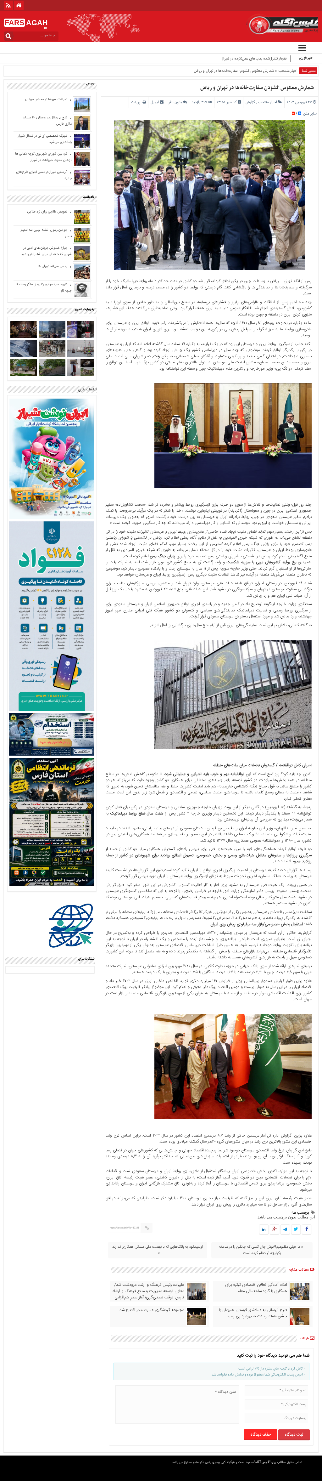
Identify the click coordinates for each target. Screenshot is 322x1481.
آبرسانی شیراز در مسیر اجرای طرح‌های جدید (44, 175)
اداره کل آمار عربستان (263, 1135)
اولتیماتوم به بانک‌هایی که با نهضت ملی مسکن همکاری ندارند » (157, 1250)
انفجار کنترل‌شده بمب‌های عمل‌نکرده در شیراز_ (253, 58)
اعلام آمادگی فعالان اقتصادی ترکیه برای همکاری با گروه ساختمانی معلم (256, 1288)
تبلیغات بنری (87, 389)
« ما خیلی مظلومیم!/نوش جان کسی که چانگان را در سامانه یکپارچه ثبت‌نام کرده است (261, 1250)
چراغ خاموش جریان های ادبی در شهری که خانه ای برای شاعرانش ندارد (46, 251)
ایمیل (155, 102)
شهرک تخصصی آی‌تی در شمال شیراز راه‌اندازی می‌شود (45, 139)
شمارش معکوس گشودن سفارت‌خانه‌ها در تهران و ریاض (257, 87)
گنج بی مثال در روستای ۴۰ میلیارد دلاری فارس (47, 121)
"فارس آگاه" (262, 1462)
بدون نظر (175, 102)
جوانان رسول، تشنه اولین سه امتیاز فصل (46, 233)
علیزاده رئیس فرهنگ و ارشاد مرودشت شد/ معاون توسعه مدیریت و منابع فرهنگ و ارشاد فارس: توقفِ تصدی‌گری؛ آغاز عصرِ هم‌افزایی (148, 1291)
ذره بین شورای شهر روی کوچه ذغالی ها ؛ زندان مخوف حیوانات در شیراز (43, 157)
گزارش (250, 102)
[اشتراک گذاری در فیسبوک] (306, 1230)
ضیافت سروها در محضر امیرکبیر (45, 99)
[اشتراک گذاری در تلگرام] (285, 1230)
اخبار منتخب (287, 71)
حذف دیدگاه (260, 1434)
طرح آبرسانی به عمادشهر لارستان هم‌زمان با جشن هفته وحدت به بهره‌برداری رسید (253, 1313)
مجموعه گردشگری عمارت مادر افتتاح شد (151, 1310)
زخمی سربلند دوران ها (52, 266)
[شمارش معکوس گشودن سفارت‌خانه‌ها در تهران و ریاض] (233, 487)
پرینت (136, 102)
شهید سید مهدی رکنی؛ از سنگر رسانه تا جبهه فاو (44, 288)
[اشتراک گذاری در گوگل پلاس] (274, 1230)
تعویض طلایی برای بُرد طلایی (47, 212)
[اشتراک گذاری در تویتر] (296, 1230)
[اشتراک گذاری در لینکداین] (263, 1230)
